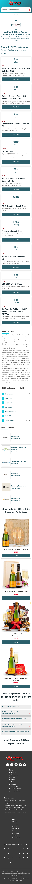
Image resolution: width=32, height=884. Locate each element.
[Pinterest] (20, 764)
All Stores (13, 772)
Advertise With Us (15, 791)
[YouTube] (24, 764)
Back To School (16, 837)
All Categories (14, 775)
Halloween (14, 821)
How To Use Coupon (16, 788)
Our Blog (13, 777)
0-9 (22, 844)
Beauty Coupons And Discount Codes (15, 809)
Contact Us (13, 784)
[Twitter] (11, 764)
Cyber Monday (15, 831)
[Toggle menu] (16, 16)
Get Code (16, 189)
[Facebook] (7, 764)
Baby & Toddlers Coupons (12, 803)
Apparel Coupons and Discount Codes (15, 800)
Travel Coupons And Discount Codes (14, 807)
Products (13, 779)
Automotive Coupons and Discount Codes (16, 805)
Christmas (14, 826)
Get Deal (16, 79)
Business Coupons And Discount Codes (15, 812)
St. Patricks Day (16, 833)
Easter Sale (15, 835)
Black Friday (15, 824)
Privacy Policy (14, 786)
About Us (13, 782)
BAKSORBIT (19, 880)
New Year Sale (15, 828)
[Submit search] (29, 10)
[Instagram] (16, 764)
